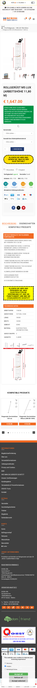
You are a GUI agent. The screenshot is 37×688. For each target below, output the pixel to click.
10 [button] (28, 432)
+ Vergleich (21, 170)
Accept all (18, 674)
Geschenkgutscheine (8, 507)
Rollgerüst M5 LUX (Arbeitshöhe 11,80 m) (15, 30)
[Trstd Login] (34, 2)
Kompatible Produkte (20, 227)
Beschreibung (9, 223)
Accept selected (18, 681)
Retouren (4, 536)
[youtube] (32, 607)
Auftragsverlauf (6, 532)
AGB (2, 471)
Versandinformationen (8, 460)
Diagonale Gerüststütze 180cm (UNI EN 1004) (27, 417)
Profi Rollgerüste (10, 28)
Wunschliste (5, 540)
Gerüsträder (7, 130)
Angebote (4, 514)
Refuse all (18, 677)
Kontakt (3, 492)
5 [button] (17, 432)
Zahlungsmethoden (7, 464)
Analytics (9, 666)
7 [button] (21, 432)
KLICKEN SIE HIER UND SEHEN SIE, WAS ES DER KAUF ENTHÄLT (18, 159)
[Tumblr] (27, 607)
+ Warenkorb (17, 149)
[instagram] (9, 607)
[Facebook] (4, 607)
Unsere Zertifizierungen (9, 478)
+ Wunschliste (10, 170)
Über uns (4, 457)
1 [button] (8, 432)
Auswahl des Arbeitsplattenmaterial (14, 138)
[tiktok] (13, 607)
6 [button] (19, 432)
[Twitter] (18, 607)
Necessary (9, 663)
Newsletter (5, 543)
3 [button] (12, 432)
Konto (3, 529)
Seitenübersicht (6, 518)
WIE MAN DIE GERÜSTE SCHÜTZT (12, 474)
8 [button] (24, 432)
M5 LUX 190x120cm (22, 28)
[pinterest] (22, 607)
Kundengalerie (6, 482)
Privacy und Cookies (8, 467)
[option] (6, 76)
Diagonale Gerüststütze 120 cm (10, 417)
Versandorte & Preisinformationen (12, 485)
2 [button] (10, 432)
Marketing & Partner (12, 669)
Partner (3, 510)
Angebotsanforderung (8, 453)
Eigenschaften (27, 223)
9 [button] (26, 432)
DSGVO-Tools (6, 489)
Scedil (28, 174)
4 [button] (15, 432)
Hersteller (4, 503)
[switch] (33, 3)
